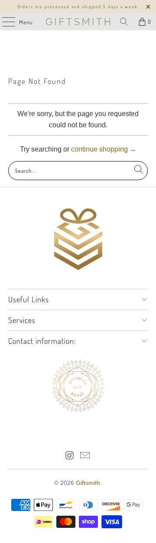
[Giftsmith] (78, 21)
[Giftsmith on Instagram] (69, 456)
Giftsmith (88, 482)
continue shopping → (103, 149)
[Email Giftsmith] (85, 456)
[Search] (124, 21)
